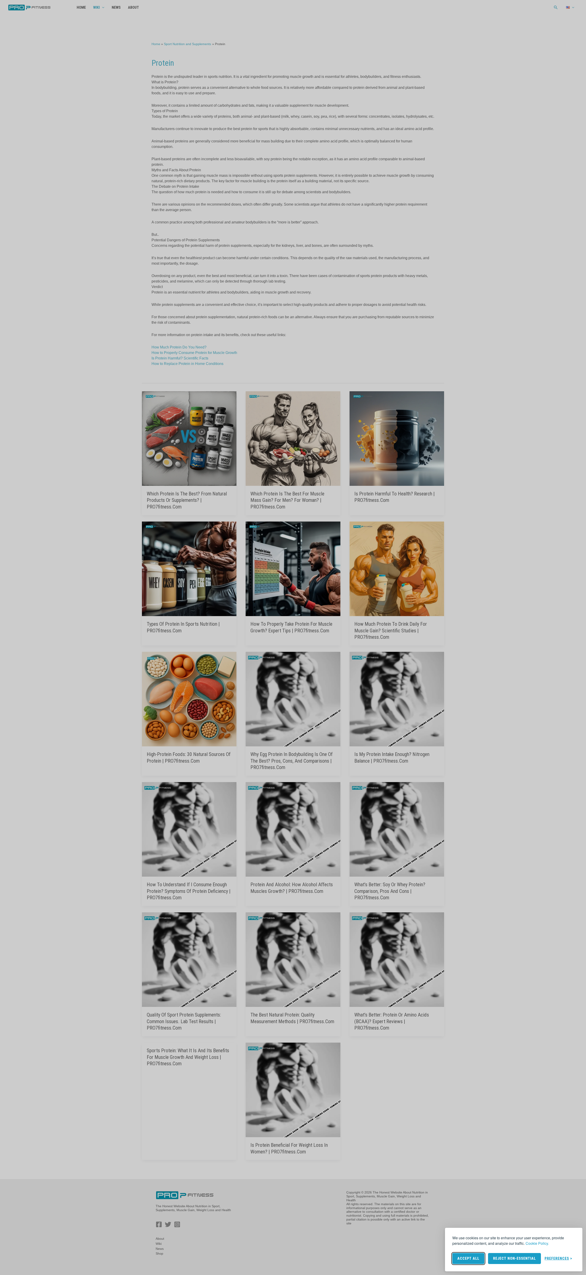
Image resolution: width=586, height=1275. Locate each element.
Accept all (468, 1258)
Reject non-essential (514, 1258)
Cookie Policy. (537, 1243)
